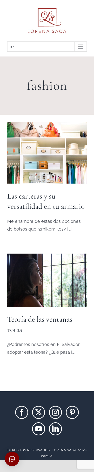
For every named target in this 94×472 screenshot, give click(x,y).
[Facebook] (21, 412)
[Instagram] (55, 412)
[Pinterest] (72, 412)
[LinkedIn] (55, 428)
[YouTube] (38, 428)
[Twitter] (38, 412)
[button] (12, 459)
